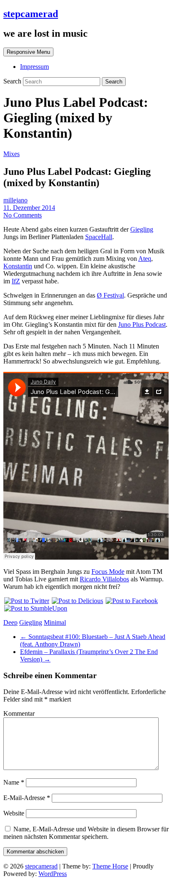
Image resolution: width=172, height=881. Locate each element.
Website (13, 813)
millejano (15, 200)
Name (13, 782)
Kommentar (19, 713)
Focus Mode (107, 571)
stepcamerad (30, 13)
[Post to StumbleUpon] (35, 608)
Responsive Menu (28, 52)
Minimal (55, 622)
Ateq (144, 258)
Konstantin (17, 266)
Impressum (34, 66)
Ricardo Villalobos (104, 579)
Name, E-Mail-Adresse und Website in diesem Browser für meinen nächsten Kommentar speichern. (86, 832)
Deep (10, 622)
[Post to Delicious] (77, 600)
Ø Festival (110, 295)
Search (13, 81)
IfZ (16, 281)
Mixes (11, 153)
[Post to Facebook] (131, 600)
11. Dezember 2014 (29, 207)
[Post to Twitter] (26, 600)
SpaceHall (98, 236)
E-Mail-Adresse (26, 797)
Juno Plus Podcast (142, 324)
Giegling (141, 229)
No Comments (22, 215)
